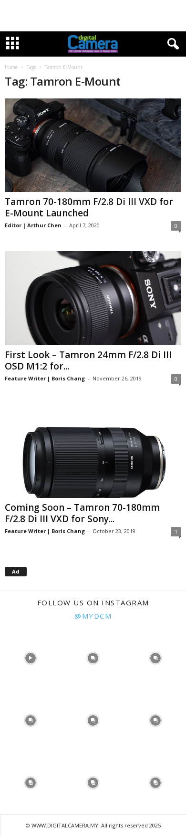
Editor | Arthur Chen (33, 225)
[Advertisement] (93, 16)
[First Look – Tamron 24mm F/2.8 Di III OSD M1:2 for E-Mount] (93, 298)
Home (11, 67)
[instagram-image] (30, 657)
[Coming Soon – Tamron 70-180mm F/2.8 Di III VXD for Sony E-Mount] (93, 451)
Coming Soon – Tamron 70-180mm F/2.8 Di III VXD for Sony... (82, 513)
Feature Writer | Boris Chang (45, 378)
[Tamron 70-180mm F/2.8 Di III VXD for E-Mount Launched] (93, 145)
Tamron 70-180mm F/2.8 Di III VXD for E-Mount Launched (89, 207)
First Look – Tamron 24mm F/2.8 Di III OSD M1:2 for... (88, 360)
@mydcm (93, 616)
